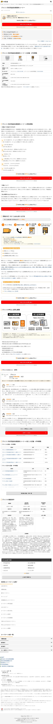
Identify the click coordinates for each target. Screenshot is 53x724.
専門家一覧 (29, 718)
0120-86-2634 (40, 71)
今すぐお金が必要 (16, 676)
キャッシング (4, 596)
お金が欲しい (43, 676)
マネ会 (1, 4)
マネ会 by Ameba (7, 696)
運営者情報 (24, 718)
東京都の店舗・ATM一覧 (26, 493)
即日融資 (49, 681)
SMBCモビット (20, 673)
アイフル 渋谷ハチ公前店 (7, 481)
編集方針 (37, 718)
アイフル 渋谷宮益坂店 (6, 478)
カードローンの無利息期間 (7, 681)
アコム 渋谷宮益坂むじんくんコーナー (10, 474)
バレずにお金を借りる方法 (7, 676)
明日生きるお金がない (24, 676)
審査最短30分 (31, 568)
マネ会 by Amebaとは (18, 718)
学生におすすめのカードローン (8, 624)
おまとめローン (4, 607)
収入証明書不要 (31, 563)
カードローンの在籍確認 (6, 617)
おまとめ (6, 570)
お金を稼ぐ (49, 676)
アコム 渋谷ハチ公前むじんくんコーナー (10, 484)
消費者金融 (3, 589)
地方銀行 (3, 646)
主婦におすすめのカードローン (8, 621)
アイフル (4, 673)
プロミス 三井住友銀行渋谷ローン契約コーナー (11, 452)
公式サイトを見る (26, 432)
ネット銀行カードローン (6, 650)
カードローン (6, 4)
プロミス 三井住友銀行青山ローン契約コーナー (11, 462)
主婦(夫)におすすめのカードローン (8, 685)
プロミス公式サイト (17, 354)
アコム (7, 673)
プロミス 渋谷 (25, 4)
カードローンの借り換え (6, 610)
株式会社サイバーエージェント (23, 709)
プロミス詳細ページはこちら (44, 41)
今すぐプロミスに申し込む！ (26, 24)
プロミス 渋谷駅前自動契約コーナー (9, 449)
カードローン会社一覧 (6, 670)
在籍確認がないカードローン (8, 600)
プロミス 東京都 (19, 4)
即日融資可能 (7, 563)
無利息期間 (30, 565)
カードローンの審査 (5, 628)
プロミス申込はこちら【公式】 (11, 291)
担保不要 (6, 565)
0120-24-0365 (20, 71)
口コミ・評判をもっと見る (26, 428)
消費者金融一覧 (5, 672)
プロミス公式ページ (27, 86)
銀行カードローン (5, 593)
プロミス (12, 4)
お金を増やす (31, 676)
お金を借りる (4, 586)
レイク (15, 673)
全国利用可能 (7, 568)
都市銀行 (3, 642)
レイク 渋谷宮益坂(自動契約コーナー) (9, 471)
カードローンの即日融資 (6, 603)
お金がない (4, 677)
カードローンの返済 (5, 614)
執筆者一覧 (33, 718)
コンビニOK (31, 570)
